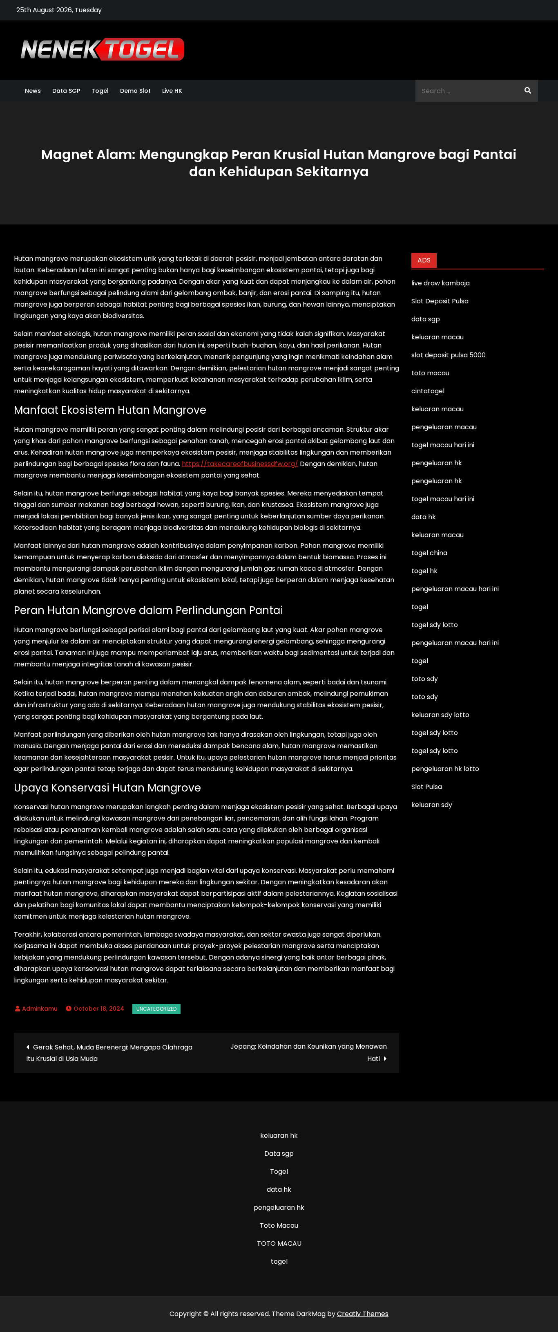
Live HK (172, 91)
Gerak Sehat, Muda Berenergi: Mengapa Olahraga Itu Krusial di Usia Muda (109, 1053)
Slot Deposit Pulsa (440, 301)
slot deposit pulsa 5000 (448, 355)
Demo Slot (135, 91)
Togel (100, 91)
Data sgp (279, 1153)
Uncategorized (156, 1008)
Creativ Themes (362, 1314)
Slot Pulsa (426, 787)
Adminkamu (40, 1009)
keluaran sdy (431, 805)
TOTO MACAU (279, 1243)
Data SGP (66, 91)
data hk (279, 1189)
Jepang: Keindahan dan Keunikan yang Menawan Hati (308, 1052)
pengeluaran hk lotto (445, 769)
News (33, 91)
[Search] (528, 91)
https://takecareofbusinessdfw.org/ (240, 464)
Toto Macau (279, 1225)
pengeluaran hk (279, 1207)
